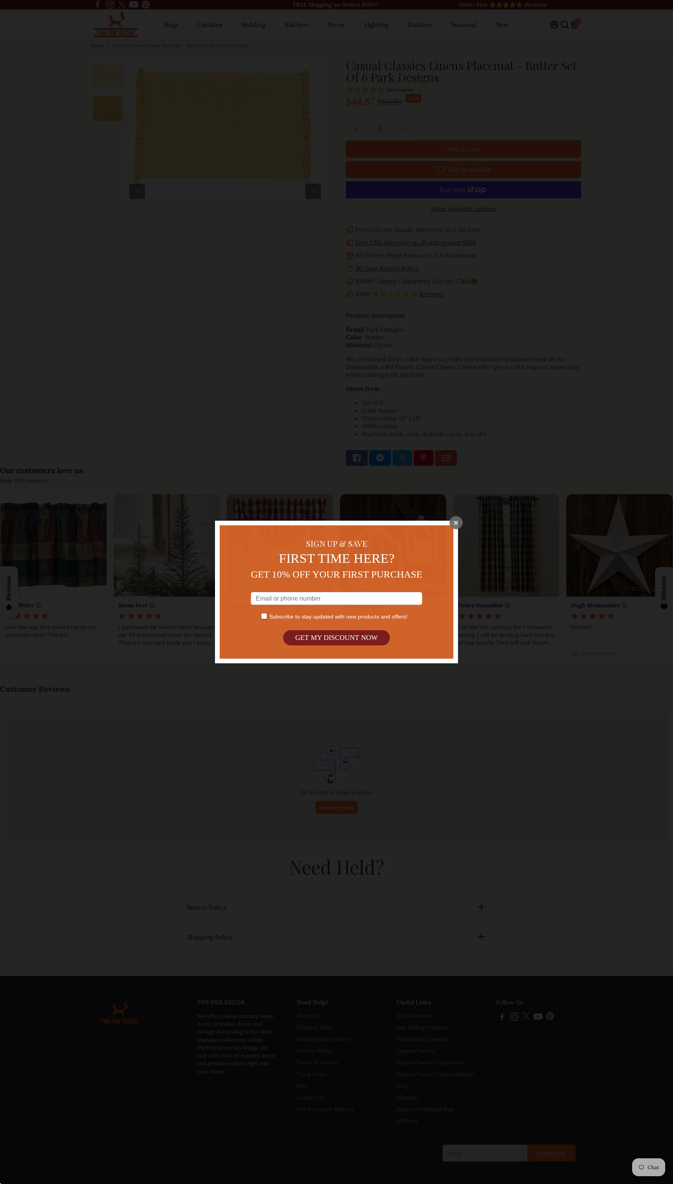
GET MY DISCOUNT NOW (336, 637)
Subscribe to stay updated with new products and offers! (338, 616)
